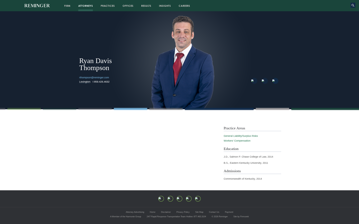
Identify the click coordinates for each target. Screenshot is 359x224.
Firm (67, 5)
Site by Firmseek (241, 216)
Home (152, 212)
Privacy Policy (183, 212)
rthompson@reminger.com (94, 77)
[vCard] (254, 81)
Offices (128, 5)
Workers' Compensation (237, 140)
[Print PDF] (265, 81)
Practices (108, 5)
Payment (229, 212)
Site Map (199, 212)
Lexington (84, 81)
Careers (184, 5)
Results (146, 5)
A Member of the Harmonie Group (125, 216)
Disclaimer (166, 212)
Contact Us (214, 212)
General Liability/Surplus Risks (241, 136)
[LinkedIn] (170, 199)
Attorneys (85, 5)
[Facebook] (189, 199)
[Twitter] (179, 199)
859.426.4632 (101, 81)
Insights (165, 5)
